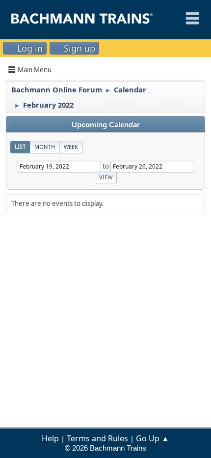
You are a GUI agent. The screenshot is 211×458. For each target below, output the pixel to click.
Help (50, 438)
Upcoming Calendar (106, 125)
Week (71, 146)
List (20, 146)
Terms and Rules (97, 438)
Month (44, 146)
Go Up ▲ (152, 438)
